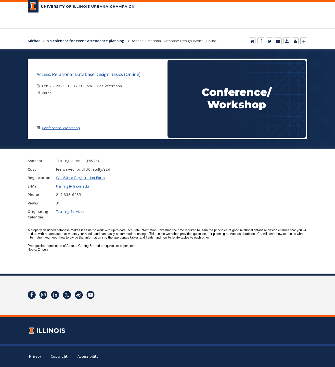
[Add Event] (303, 41)
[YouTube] (90, 295)
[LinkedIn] (55, 295)
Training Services (70, 211)
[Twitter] (269, 41)
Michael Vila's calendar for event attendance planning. (76, 40)
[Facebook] (261, 41)
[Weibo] (78, 295)
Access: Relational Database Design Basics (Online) (89, 74)
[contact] (295, 41)
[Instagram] (43, 295)
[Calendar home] (252, 41)
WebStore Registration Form (80, 177)
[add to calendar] (286, 41)
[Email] (278, 41)
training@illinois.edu (72, 186)
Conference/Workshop (61, 127)
